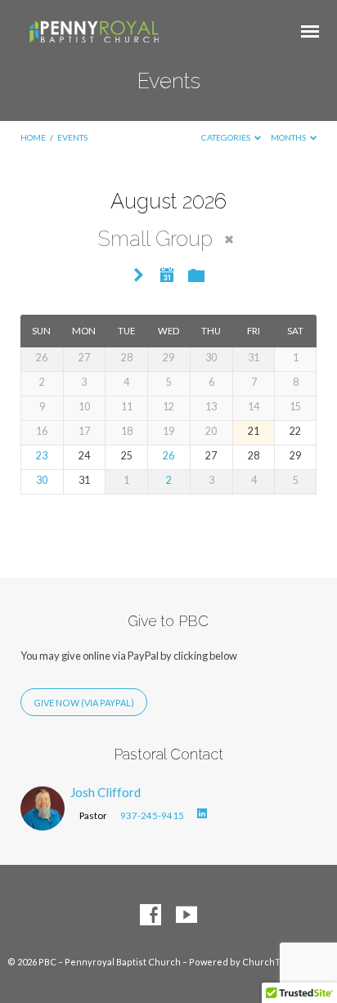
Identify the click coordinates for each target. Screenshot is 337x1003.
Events (72, 137)
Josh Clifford (105, 792)
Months (289, 137)
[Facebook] (150, 915)
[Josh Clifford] (42, 820)
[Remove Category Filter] (229, 239)
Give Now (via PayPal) (84, 702)
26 (168, 456)
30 (41, 480)
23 (41, 456)
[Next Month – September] (139, 276)
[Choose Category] (196, 276)
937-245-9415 (152, 815)
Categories (226, 137)
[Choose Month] (167, 274)
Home (33, 137)
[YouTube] (186, 915)
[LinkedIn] (202, 814)
